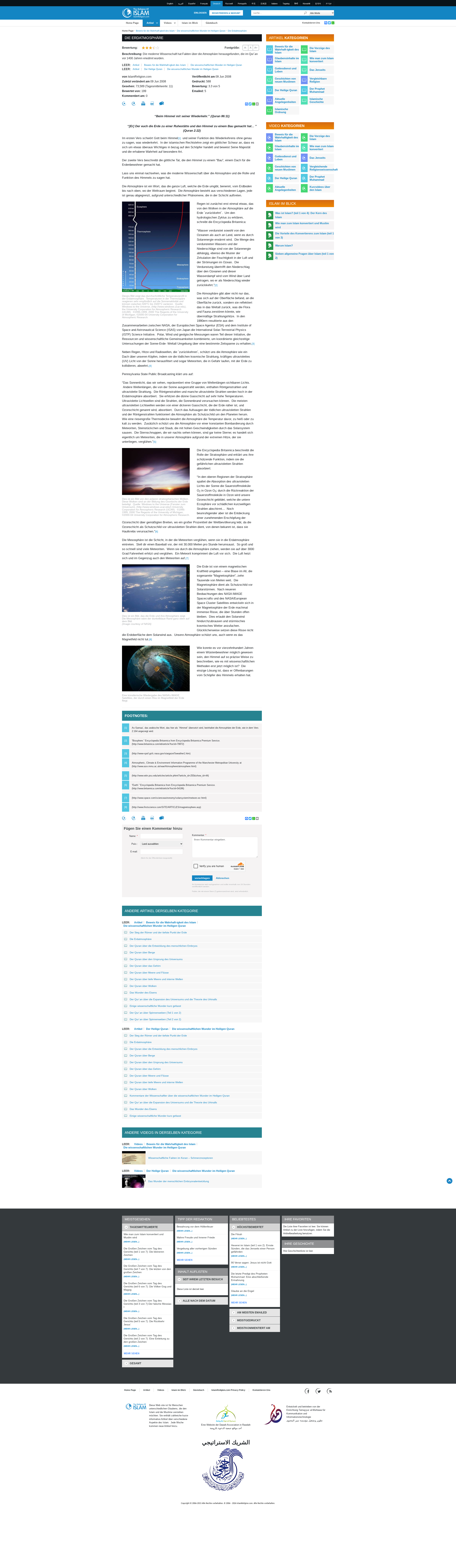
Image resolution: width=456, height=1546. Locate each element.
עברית (328, 3)
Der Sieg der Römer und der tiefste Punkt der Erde (158, 932)
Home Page (132, 23)
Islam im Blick (190, 23)
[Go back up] (449, 1181)
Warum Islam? (284, 245)
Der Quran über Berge (142, 952)
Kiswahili (306, 3)
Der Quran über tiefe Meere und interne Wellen (156, 979)
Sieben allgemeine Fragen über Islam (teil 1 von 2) (304, 255)
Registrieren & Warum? (226, 13)
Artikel (150, 23)
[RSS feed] (329, 1391)
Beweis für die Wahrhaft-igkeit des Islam (155, 31)
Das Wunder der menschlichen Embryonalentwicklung (178, 1181)
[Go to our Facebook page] (307, 1391)
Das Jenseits (317, 69)
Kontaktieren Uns (311, 23)
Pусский (229, 3)
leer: (126, 65)
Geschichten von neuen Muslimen (285, 80)
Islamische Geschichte (317, 100)
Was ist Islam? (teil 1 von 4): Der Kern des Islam (301, 215)
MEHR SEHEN (131, 1353)
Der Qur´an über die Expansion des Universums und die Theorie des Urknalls (173, 999)
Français (204, 3)
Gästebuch (211, 23)
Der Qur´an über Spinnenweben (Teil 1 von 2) (155, 1012)
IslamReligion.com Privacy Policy (228, 1390)
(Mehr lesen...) (131, 1242)
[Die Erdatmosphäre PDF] (152, 103)
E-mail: (134, 851)
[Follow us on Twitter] (319, 1391)
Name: (133, 836)
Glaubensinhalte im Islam (287, 60)
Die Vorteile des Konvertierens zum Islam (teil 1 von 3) (304, 235)
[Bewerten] (124, 103)
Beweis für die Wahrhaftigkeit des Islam (170, 1144)
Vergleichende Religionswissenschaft (324, 168)
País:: (134, 844)
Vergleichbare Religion (318, 80)
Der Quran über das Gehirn (145, 965)
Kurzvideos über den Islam (320, 188)
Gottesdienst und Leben (285, 70)
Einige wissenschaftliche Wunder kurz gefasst (155, 1006)
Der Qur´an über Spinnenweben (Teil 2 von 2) (155, 1019)
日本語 (263, 3)
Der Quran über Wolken (143, 986)
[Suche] (305, 13)
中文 (254, 3)
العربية (180, 3)
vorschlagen (202, 878)
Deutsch (216, 3)
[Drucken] (143, 103)
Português (242, 3)
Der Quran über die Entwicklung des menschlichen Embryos (163, 945)
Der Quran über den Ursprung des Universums (156, 959)
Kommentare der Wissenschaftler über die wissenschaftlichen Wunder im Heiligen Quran (180, 1095)
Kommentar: (199, 835)
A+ (255, 47)
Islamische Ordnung (281, 111)
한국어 (318, 3)
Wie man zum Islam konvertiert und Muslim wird (302, 225)
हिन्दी (296, 3)
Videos (168, 23)
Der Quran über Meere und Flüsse (149, 972)
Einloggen (200, 13)
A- (245, 47)
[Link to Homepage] (135, 12)
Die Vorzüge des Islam (320, 50)
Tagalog (286, 3)
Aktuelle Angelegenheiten (285, 100)
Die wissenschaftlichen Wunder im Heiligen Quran (201, 31)
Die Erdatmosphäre (141, 939)
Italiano (274, 3)
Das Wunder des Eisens (143, 992)
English (170, 3)
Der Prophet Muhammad (317, 90)
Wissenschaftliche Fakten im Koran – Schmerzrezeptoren (180, 1157)
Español (191, 3)
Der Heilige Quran (153, 69)
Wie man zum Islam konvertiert (322, 60)
